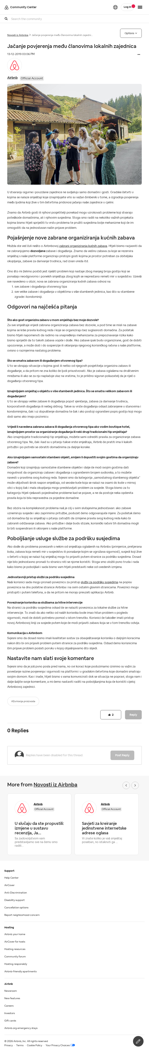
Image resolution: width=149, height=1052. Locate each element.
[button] (139, 55)
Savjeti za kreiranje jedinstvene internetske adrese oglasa (104, 828)
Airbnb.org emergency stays (20, 1028)
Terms (19, 1045)
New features (12, 998)
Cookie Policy (34, 1045)
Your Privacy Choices (58, 1045)
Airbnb (12, 78)
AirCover (9, 885)
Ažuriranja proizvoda (23, 701)
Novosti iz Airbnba (17, 35)
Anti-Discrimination (15, 892)
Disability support (14, 900)
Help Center (11, 878)
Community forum (15, 956)
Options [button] (129, 33)
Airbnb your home (14, 934)
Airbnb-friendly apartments (20, 971)
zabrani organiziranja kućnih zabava (83, 246)
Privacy (8, 1045)
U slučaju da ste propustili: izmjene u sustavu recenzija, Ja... (39, 828)
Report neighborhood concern (22, 915)
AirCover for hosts (14, 942)
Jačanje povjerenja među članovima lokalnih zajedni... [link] (62, 35)
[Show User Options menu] (140, 7)
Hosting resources (14, 949)
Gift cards (10, 1020)
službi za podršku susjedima (99, 582)
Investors (9, 1013)
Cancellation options (16, 907)
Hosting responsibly (15, 964)
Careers (8, 1006)
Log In (127, 7)
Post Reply (122, 755)
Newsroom (10, 991)
